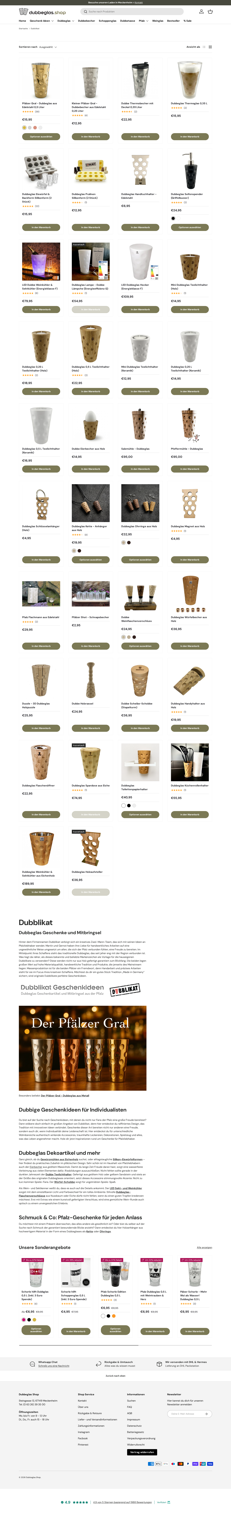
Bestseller (173, 20)
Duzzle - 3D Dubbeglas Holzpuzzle (36, 705)
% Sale (188, 20)
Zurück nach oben (115, 1375)
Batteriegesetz (135, 1432)
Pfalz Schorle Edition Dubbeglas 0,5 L (113, 1293)
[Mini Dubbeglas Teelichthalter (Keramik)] (140, 344)
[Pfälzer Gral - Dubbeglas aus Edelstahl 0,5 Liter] (41, 80)
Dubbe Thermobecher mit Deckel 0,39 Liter (137, 105)
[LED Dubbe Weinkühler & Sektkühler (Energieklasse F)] (41, 262)
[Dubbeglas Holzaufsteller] (91, 849)
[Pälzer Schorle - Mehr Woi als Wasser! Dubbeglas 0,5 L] (194, 1272)
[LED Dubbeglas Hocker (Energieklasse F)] (140, 262)
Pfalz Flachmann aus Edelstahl (40, 617)
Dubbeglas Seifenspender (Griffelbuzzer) (187, 196)
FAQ (129, 1407)
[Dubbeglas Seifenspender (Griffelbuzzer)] (190, 171)
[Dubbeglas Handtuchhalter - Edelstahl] (140, 171)
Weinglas (157, 20)
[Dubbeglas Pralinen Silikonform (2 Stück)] (91, 171)
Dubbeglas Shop (33, 1477)
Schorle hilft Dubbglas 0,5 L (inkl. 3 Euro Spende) (35, 1295)
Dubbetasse (127, 20)
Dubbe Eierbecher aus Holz (88, 448)
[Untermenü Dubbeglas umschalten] (73, 21)
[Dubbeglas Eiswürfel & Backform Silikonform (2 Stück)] (41, 171)
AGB (129, 1413)
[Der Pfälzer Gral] (82, 1004)
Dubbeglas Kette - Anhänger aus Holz (89, 528)
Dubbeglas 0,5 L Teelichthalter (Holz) (91, 368)
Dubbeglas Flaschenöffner (38, 785)
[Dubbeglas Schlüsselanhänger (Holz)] (41, 503)
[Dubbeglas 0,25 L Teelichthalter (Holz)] (41, 344)
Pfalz (142, 20)
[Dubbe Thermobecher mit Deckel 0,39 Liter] (140, 80)
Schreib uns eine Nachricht (53, 1365)
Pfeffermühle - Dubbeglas (187, 448)
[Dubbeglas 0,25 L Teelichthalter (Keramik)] (190, 344)
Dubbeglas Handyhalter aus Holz (188, 705)
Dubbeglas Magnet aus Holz (188, 526)
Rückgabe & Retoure (90, 1413)
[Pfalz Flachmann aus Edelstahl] (41, 594)
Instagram (84, 1432)
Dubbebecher (86, 20)
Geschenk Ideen (40, 20)
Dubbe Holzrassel (82, 703)
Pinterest (83, 1444)
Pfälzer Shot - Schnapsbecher (90, 617)
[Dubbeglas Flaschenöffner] (41, 762)
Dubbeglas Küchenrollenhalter (190, 785)
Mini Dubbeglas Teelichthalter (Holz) (189, 286)
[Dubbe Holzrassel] (91, 680)
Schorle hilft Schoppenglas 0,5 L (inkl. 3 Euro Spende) (73, 1295)
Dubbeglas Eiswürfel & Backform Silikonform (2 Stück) (37, 197)
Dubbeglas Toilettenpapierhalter (134, 787)
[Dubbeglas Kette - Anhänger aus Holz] (91, 503)
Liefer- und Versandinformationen (97, 1419)
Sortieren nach (28, 47)
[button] (210, 11)
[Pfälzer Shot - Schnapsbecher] (91, 594)
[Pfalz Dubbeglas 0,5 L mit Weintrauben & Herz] (155, 1272)
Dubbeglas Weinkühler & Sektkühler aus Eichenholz (38, 873)
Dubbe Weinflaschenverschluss (136, 619)
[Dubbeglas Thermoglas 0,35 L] (190, 80)
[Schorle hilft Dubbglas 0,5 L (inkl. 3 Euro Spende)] (36, 1272)
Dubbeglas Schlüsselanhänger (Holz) (41, 528)
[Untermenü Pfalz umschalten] (147, 21)
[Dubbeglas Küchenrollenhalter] (190, 762)
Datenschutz (134, 1425)
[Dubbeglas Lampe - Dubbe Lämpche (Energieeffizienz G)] (91, 262)
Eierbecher (36, 1167)
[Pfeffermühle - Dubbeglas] (190, 426)
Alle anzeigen (204, 1247)
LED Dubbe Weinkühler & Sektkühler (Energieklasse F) (40, 286)
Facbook (83, 1438)
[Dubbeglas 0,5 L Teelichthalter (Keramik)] (41, 426)
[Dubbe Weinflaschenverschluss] (140, 594)
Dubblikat (35, 28)
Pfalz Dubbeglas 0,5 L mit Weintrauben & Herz (153, 1295)
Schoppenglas (107, 20)
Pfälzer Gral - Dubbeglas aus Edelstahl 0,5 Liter (39, 105)
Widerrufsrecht (136, 1444)
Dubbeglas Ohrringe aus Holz (139, 526)
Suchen (131, 1400)
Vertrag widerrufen (142, 1452)
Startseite (23, 28)
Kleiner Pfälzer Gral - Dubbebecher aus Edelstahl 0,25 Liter (89, 107)
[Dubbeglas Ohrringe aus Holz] (140, 503)
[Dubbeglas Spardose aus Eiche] (91, 762)
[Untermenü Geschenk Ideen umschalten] (52, 21)
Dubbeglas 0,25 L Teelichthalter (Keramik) (186, 368)
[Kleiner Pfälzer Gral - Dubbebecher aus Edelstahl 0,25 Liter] (91, 80)
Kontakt (139, 2)
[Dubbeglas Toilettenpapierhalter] (140, 762)
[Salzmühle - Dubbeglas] (140, 426)
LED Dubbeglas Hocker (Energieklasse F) (135, 286)
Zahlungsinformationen (91, 1425)
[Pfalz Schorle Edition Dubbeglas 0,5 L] (115, 1272)
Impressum (133, 1419)
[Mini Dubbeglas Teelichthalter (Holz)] (190, 262)
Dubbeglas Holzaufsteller (87, 872)
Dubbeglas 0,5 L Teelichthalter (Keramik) (41, 450)
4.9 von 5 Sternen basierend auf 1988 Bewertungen (122, 1502)
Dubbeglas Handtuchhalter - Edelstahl (139, 196)
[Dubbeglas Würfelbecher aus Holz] (190, 594)
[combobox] (132, 11)
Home (22, 20)
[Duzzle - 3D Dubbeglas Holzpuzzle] (41, 680)
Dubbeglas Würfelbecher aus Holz (189, 619)
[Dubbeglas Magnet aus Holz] (190, 503)
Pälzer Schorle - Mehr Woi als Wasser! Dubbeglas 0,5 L (193, 1295)
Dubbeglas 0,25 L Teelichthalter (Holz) (34, 368)
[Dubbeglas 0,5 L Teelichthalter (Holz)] (91, 344)
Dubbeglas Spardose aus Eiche (91, 785)
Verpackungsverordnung (141, 1438)
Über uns (83, 1407)
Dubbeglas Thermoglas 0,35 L (189, 103)
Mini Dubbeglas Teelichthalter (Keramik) (139, 368)
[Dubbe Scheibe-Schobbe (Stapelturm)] (140, 680)
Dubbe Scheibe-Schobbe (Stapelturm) (136, 705)
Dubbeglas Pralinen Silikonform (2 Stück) (84, 196)
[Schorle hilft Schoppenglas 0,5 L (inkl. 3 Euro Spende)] (75, 1272)
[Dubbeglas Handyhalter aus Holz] (190, 680)
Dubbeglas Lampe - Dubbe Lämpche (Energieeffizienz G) (90, 286)
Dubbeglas (64, 20)
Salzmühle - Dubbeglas (135, 448)
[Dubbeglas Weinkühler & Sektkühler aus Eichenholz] (41, 849)
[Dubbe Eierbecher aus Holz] (91, 426)
